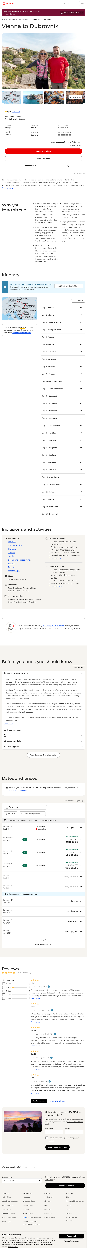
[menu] (82, 3)
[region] (43, 1239)
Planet (68, 1209)
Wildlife (68, 1213)
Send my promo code (57, 1147)
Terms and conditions (18, 790)
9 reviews (16, 112)
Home (4, 19)
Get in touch (48, 1197)
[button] (43, 61)
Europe (12, 19)
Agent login (6, 1221)
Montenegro (14, 571)
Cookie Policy (13, 1247)
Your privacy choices (33, 1217)
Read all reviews (39, 1101)
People (68, 1205)
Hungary (12, 549)
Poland (11, 567)
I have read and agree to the (64, 1139)
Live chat (47, 1201)
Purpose (69, 1193)
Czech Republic (24, 19)
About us (26, 1197)
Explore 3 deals (43, 158)
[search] (68, 3)
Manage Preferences (71, 1241)
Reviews (47, 1209)
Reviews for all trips (57, 1101)
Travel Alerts (6, 1209)
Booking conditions (9, 1217)
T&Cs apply (49, 1180)
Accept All (71, 1236)
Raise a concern (50, 1217)
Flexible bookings (8, 1213)
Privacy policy (28, 1213)
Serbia (11, 556)
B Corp (68, 1197)
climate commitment (21, 333)
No (34, 1167)
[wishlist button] (68, 165)
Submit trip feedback (10, 1201)
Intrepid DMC (28, 1205)
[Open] (30, 972)
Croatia (11, 553)
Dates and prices (43, 151)
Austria (11, 563)
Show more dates (41, 944)
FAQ (46, 1205)
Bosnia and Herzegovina (19, 560)
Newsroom (48, 1213)
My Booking (6, 1197)
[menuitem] (8, 3)
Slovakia (12, 542)
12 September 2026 (76, 145)
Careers (26, 1209)
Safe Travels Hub (8, 1205)
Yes (26, 1167)
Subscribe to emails (65, 1186)
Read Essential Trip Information (43, 755)
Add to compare (30, 166)
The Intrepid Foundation (75, 1201)
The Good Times (29, 1201)
